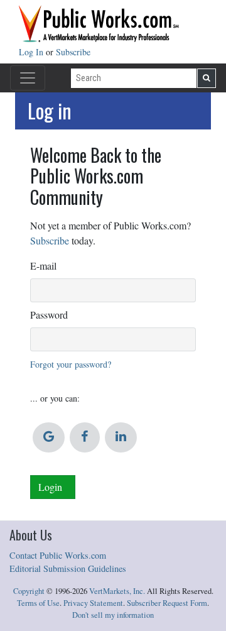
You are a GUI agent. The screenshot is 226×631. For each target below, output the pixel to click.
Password (49, 314)
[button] (49, 437)
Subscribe (73, 52)
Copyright (29, 591)
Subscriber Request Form (167, 603)
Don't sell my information (113, 615)
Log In (32, 52)
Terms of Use (38, 603)
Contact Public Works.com (57, 555)
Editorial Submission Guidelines (67, 568)
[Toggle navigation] (27, 78)
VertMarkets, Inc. (117, 591)
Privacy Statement (93, 603)
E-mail (43, 265)
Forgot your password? (70, 364)
